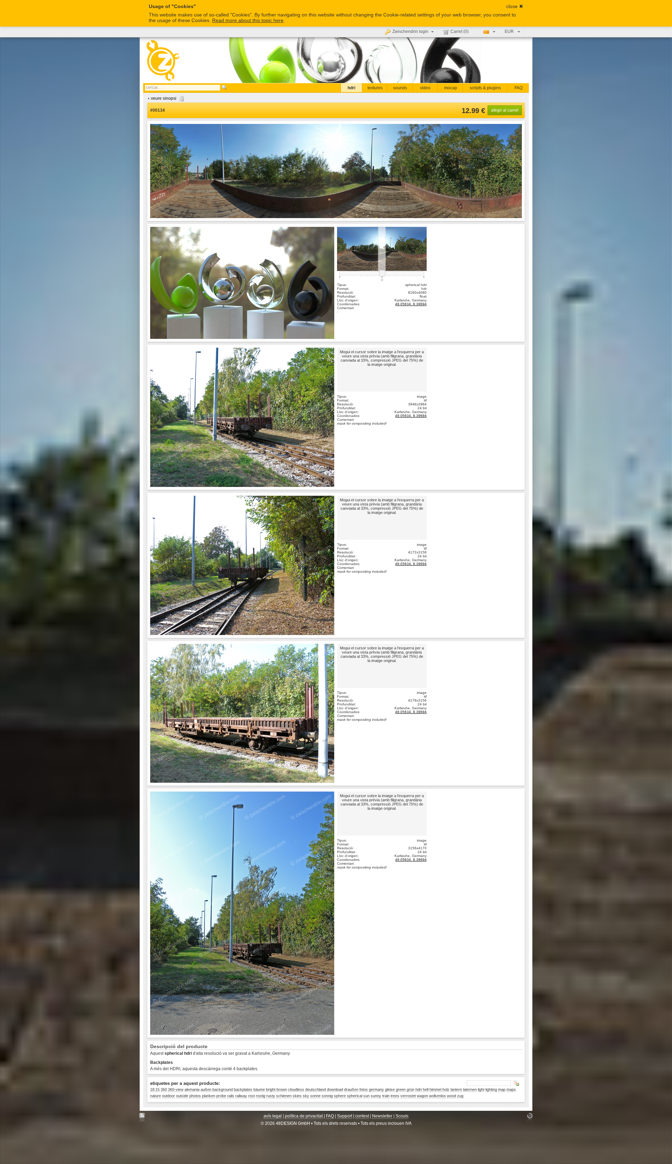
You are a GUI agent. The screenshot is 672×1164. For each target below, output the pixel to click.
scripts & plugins (485, 87)
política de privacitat (304, 1116)
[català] (488, 31)
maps (511, 1089)
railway (241, 1096)
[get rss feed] (142, 1117)
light (481, 1089)
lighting (491, 1089)
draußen (351, 1089)
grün (410, 1089)
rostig (260, 1096)
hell (425, 1089)
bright (270, 1089)
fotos (363, 1089)
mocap (450, 87)
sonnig (327, 1096)
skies (297, 1096)
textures (375, 87)
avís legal (273, 1116)
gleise (390, 1089)
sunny (376, 1096)
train (386, 1096)
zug (460, 1096)
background (222, 1089)
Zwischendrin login (410, 31)
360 (164, 1089)
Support (344, 1116)
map (501, 1089)
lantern (456, 1089)
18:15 (155, 1089)
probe (221, 1096)
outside (182, 1096)
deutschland (315, 1089)
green (401, 1089)
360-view (175, 1089)
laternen (470, 1089)
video (425, 87)
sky (306, 1096)
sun (366, 1096)
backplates (243, 1089)
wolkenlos (437, 1096)
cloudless (296, 1089)
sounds (400, 87)
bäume (259, 1089)
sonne (315, 1096)
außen (206, 1089)
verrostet (408, 1096)
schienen (284, 1096)
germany (376, 1089)
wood (451, 1096)
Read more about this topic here (248, 20)
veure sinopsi (163, 98)
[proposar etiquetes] (516, 1083)
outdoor (168, 1096)
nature (155, 1096)
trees (395, 1096)
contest (362, 1116)
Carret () (459, 31)
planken (208, 1096)
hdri (351, 87)
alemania (192, 1089)
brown (281, 1089)
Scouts (402, 1116)
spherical (354, 1096)
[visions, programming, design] (530, 1117)
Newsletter (382, 1116)
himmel (435, 1089)
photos (195, 1096)
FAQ (518, 87)
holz (445, 1089)
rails (230, 1096)
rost (251, 1096)
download (335, 1089)
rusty (270, 1096)
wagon (422, 1096)
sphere (340, 1096)
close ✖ (514, 6)
